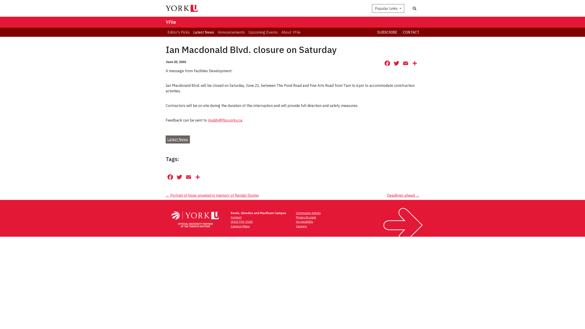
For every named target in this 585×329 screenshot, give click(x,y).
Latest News (177, 139)
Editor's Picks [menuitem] (179, 32)
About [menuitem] (290, 32)
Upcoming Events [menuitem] (263, 32)
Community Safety (308, 213)
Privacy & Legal (306, 217)
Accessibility (304, 222)
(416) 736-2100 (242, 222)
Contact (411, 32)
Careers (301, 226)
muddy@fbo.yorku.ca (225, 120)
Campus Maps (240, 226)
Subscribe (387, 32)
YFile (171, 22)
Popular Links (387, 8)
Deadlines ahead (403, 195)
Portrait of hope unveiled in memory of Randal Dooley (212, 195)
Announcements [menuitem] (231, 32)
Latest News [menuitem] (203, 32)
